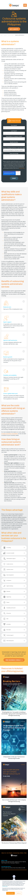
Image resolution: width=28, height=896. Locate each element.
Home (1, 35)
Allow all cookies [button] (10, 893)
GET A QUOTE (14, 29)
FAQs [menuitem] (25, 853)
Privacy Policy (4, 886)
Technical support (10, 35)
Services (5, 35)
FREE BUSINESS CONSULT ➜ (14, 660)
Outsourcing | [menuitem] (16, 853)
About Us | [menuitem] (4, 853)
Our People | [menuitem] (10, 853)
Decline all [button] (19, 893)
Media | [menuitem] (22, 853)
